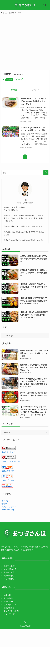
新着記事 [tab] (14, 89)
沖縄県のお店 (9, 575)
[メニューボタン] (5, 5)
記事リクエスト (10, 604)
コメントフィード (9, 506)
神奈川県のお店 (10, 569)
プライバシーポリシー (13, 611)
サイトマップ (9, 614)
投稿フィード (7, 503)
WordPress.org (8, 509)
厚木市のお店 (9, 566)
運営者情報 (8, 598)
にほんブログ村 (8, 471)
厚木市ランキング (8, 452)
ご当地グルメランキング (11, 461)
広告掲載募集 (9, 607)
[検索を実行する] (45, 172)
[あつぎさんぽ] (25, 5)
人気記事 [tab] (35, 89)
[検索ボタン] (45, 5)
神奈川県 (9, 80)
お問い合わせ (9, 601)
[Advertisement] (25, 42)
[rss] (25, 622)
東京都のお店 (9, 572)
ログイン (5, 501)
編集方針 (7, 595)
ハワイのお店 (9, 578)
